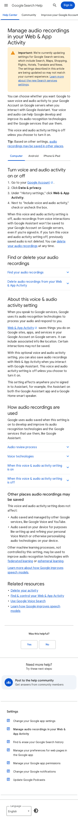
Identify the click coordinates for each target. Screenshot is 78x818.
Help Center (10, 15)
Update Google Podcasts (29, 780)
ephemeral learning (50, 561)
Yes (29, 644)
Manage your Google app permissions (36, 763)
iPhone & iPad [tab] (52, 156)
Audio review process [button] (22, 447)
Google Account (38, 183)
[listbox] (18, 811)
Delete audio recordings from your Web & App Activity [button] (34, 283)
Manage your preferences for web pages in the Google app (40, 753)
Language (15, 806)
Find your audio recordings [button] (25, 272)
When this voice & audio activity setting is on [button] (34, 467)
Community (29, 15)
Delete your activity (24, 591)
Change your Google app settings (34, 721)
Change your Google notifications (34, 771)
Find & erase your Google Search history (38, 742)
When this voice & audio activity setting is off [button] (34, 480)
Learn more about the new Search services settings (41, 80)
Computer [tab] (16, 156)
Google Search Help (27, 5)
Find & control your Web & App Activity (37, 596)
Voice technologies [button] (20, 456)
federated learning (20, 561)
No (47, 644)
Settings (12, 711)
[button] (6, 5)
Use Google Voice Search (28, 601)
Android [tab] (33, 156)
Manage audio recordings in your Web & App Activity (39, 732)
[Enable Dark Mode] (36, 810)
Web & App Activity (21, 328)
